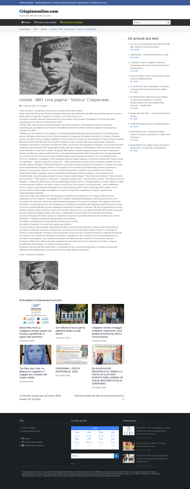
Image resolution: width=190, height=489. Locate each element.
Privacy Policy (28, 428)
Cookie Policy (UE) (31, 431)
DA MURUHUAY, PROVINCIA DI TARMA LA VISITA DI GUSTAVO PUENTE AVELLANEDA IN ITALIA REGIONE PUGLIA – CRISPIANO (108, 376)
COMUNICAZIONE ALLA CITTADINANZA (150, 124)
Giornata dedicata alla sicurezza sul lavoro (99, 395)
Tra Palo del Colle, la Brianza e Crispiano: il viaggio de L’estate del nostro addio (33, 373)
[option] (72, 2)
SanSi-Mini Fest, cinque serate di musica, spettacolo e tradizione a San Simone (75, 3)
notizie (43, 106)
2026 (95, 428)
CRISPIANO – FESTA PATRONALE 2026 (68, 370)
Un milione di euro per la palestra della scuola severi (70, 330)
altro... (74, 463)
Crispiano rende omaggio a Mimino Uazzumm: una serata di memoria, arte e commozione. (107, 332)
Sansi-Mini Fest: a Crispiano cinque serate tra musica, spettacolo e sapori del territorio (35, 332)
